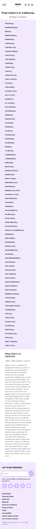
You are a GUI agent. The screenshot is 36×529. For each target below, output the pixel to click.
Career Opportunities (10, 516)
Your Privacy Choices (10, 518)
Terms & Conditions (9, 505)
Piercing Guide (7, 496)
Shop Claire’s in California (13, 355)
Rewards (5, 502)
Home (8, 361)
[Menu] (4, 5)
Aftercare (5, 499)
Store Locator (17, 361)
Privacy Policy (7, 507)
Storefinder (6, 493)
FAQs (4, 510)
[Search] (26, 5)
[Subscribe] (31, 473)
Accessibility (7, 513)
